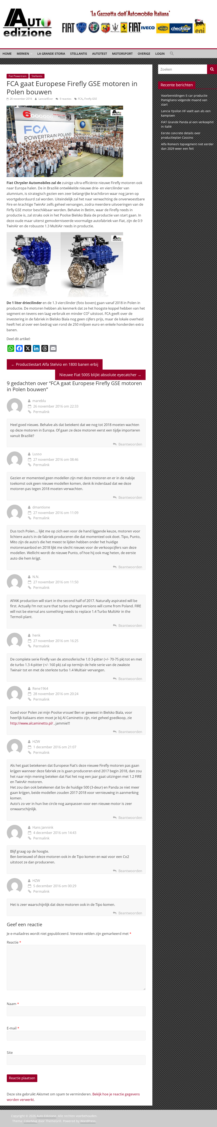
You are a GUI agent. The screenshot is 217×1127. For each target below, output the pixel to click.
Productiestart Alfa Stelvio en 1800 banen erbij (54, 364)
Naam (13, 1003)
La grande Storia (51, 54)
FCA (80, 99)
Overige (144, 54)
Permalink (41, 411)
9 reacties (65, 99)
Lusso (37, 454)
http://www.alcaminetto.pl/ (31, 723)
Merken (23, 54)
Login (160, 54)
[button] (172, 53)
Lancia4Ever (46, 99)
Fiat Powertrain (17, 76)
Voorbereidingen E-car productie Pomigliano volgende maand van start (184, 100)
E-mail (13, 1028)
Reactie (14, 942)
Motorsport (122, 54)
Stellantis (78, 54)
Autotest (99, 54)
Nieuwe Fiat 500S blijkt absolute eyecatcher (100, 374)
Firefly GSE (90, 99)
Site (10, 1052)
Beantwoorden (130, 444)
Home (7, 54)
